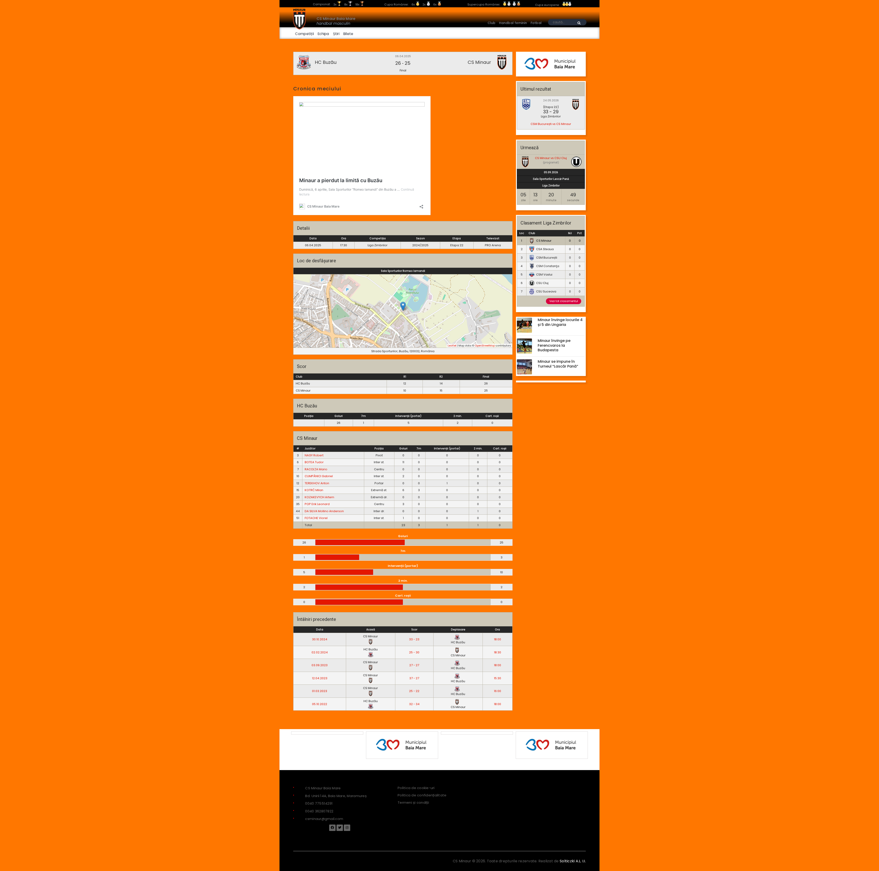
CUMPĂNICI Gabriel (319, 476)
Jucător (310, 448)
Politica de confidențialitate (422, 795)
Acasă (370, 629)
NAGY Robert (314, 455)
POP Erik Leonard (317, 504)
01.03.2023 (319, 691)
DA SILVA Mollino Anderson (324, 511)
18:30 (497, 652)
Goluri (338, 416)
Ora (497, 629)
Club (532, 233)
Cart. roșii (492, 416)
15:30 (497, 678)
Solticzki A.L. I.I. (573, 861)
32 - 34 (414, 704)
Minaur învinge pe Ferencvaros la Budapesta (554, 345)
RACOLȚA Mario (316, 469)
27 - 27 (414, 665)
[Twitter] (339, 827)
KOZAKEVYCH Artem (319, 497)
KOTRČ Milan (314, 490)
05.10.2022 (319, 704)
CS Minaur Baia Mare (336, 19)
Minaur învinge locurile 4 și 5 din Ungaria (560, 322)
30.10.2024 (319, 639)
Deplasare (458, 629)
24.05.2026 (551, 100)
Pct (579, 233)
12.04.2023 (319, 678)
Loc (521, 233)
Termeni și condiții (413, 802)
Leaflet (452, 345)
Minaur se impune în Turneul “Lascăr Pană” (558, 363)
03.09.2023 (320, 665)
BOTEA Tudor (314, 462)
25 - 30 (414, 652)
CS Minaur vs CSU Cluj (551, 158)
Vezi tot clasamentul (563, 301)
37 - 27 (414, 678)
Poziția (308, 416)
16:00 (497, 691)
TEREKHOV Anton (317, 483)
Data (319, 629)
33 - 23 (414, 639)
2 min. (457, 416)
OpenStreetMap (485, 345)
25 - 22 (414, 691)
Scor (414, 629)
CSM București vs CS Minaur (551, 124)
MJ (570, 233)
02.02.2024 (320, 652)
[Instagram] (347, 827)
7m (363, 416)
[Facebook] (332, 827)
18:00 (497, 639)
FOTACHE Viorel (316, 518)
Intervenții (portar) (408, 416)
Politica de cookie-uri (416, 787)
